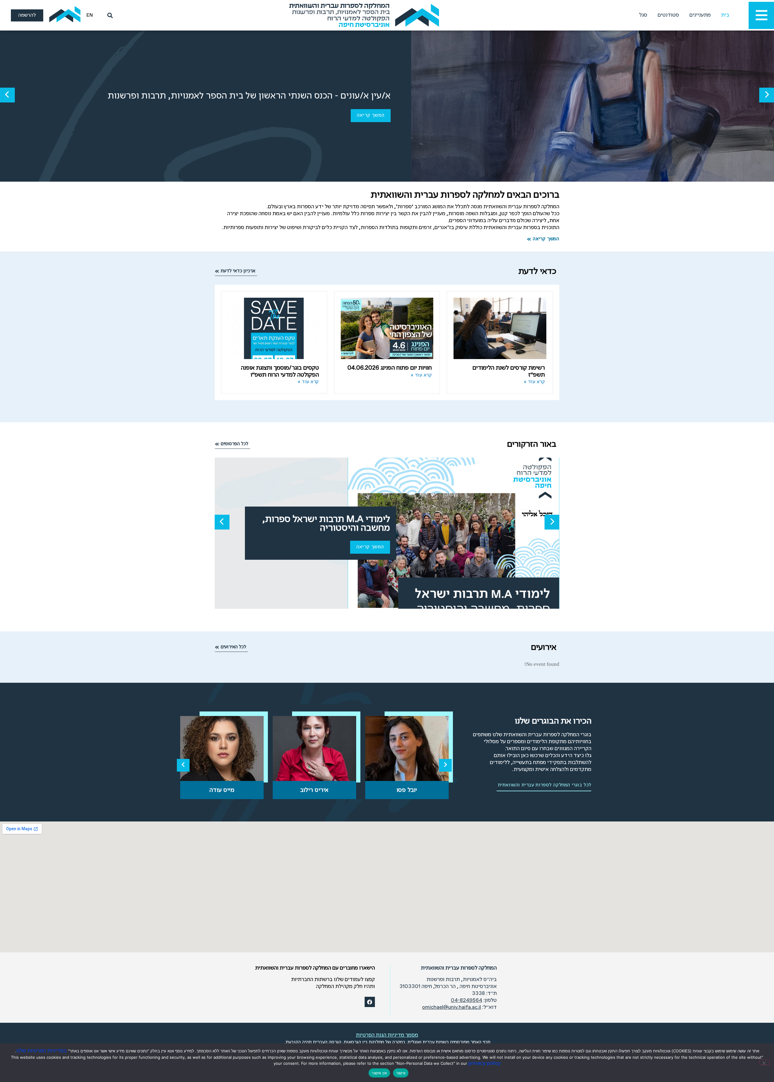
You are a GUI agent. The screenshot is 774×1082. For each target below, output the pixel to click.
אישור (400, 1073)
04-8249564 (466, 1000)
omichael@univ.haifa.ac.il (451, 1007)
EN (89, 15)
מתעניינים (700, 15)
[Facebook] (370, 1002)
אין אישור (379, 1073)
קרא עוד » (534, 382)
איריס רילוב (314, 790)
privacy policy (484, 1063)
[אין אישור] (764, 1062)
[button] (766, 95)
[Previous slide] (183, 765)
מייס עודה (222, 790)
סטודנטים (668, 15)
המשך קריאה (371, 115)
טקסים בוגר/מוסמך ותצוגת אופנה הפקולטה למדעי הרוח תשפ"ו (280, 371)
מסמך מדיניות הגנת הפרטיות (387, 1035)
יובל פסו (407, 790)
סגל (643, 15)
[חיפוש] (109, 15)
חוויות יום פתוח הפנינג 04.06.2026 (389, 368)
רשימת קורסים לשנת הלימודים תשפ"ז (509, 371)
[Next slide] (445, 765)
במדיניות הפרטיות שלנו (41, 1051)
